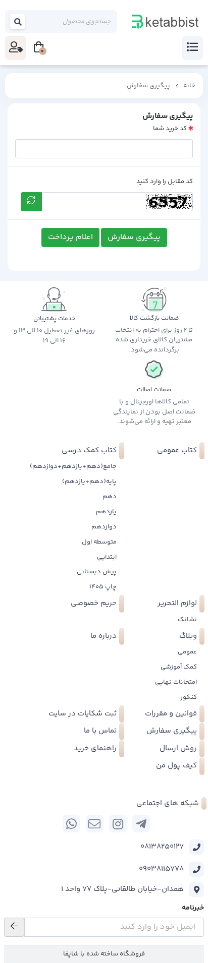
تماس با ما (100, 731)
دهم (109, 497)
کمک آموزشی (179, 667)
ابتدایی (107, 557)
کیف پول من (176, 765)
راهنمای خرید (95, 748)
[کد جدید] (31, 201)
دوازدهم (104, 527)
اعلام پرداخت (70, 237)
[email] (94, 823)
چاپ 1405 (103, 587)
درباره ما (103, 636)
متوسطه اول (99, 542)
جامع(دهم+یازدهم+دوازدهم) (73, 466)
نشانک (187, 620)
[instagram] (118, 823)
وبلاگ (188, 636)
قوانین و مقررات (171, 713)
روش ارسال (178, 748)
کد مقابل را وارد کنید (164, 181)
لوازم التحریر (177, 603)
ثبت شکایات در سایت (82, 713)
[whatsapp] (71, 823)
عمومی (187, 652)
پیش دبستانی (97, 572)
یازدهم (106, 512)
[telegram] (141, 823)
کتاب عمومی (177, 450)
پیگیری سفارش (148, 86)
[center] (18, 22)
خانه (189, 86)
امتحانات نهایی (176, 682)
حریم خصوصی (94, 603)
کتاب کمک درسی (89, 450)
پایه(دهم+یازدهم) (89, 481)
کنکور (188, 697)
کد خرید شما (170, 129)
